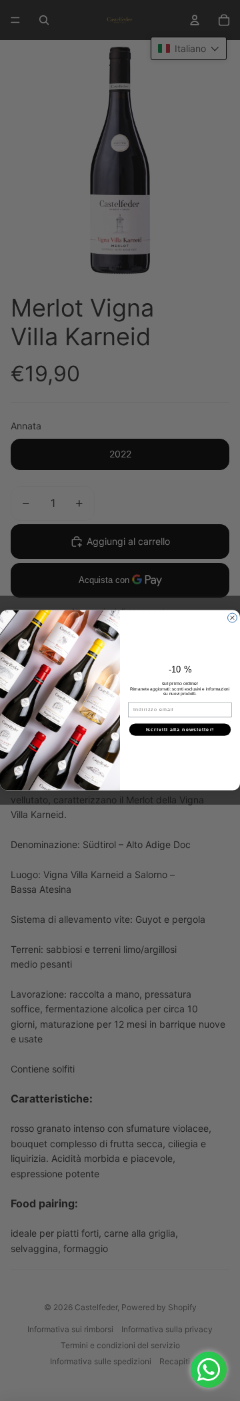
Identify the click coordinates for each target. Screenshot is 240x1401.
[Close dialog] (232, 618)
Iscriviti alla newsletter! (180, 730)
